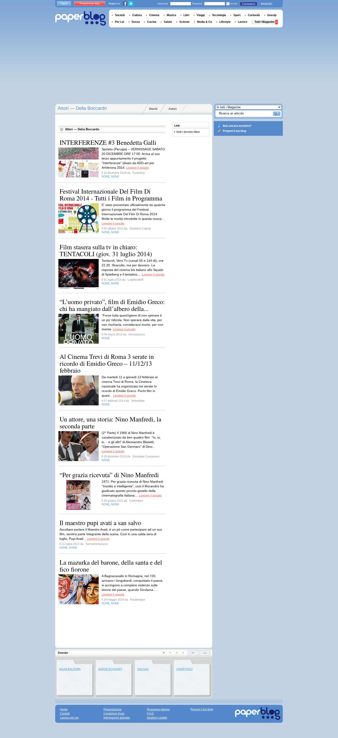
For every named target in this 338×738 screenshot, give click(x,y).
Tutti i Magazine (265, 21)
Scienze (184, 21)
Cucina (151, 21)
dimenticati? (266, 3)
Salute (168, 21)
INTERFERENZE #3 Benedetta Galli (108, 142)
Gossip (271, 15)
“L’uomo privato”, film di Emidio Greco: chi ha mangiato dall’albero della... (112, 305)
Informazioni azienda (116, 717)
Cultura (137, 15)
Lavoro (242, 21)
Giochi (153, 108)
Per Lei (119, 21)
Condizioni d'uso (113, 713)
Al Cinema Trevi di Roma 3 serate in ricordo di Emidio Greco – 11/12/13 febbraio (107, 363)
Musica (171, 15)
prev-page (193, 653)
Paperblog (80, 18)
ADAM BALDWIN (69, 669)
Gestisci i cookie (157, 717)
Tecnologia (219, 15)
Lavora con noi (69, 717)
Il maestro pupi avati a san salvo (100, 522)
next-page (204, 653)
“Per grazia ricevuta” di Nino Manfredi (109, 474)
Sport (237, 15)
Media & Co (204, 21)
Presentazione (112, 709)
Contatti (65, 713)
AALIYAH (143, 669)
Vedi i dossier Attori (188, 132)
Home (64, 3)
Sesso (136, 21)
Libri (186, 15)
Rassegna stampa (158, 709)
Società (120, 15)
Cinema (154, 15)
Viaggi (201, 15)
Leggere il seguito (137, 167)
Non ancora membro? (237, 126)
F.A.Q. (150, 713)
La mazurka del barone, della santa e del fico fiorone (111, 565)
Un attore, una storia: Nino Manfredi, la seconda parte (110, 422)
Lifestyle (225, 21)
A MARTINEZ (184, 669)
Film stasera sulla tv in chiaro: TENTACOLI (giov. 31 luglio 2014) (106, 250)
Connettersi (248, 4)
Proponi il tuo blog (234, 131)
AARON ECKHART (110, 669)
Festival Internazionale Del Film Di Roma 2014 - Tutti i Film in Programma (111, 194)
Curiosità (254, 15)
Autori (173, 108)
